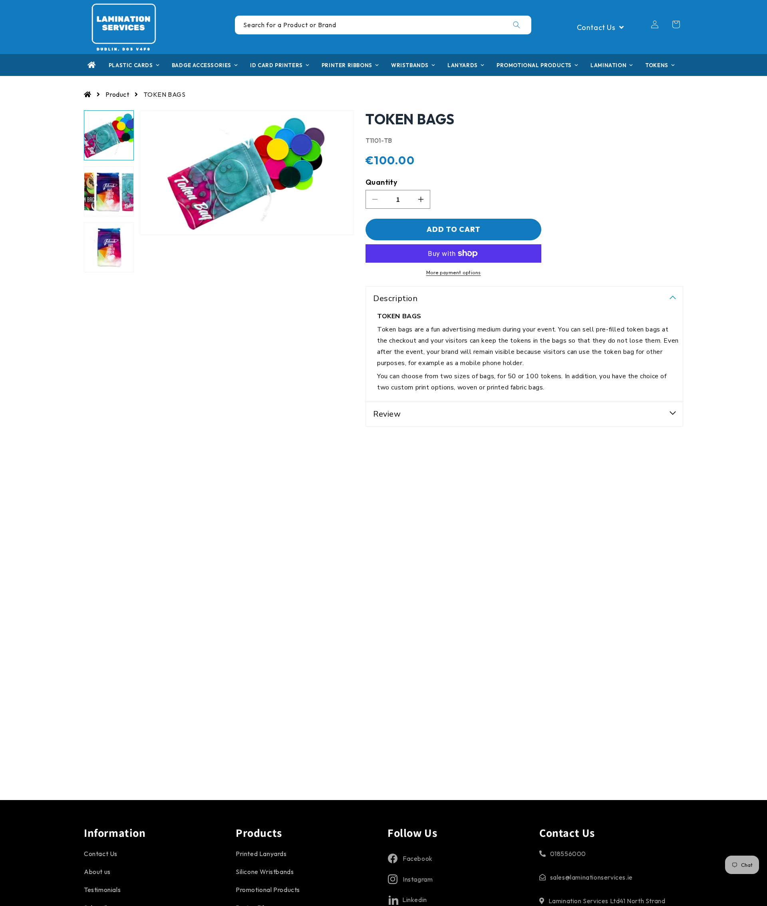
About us (97, 872)
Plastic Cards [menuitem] (131, 65)
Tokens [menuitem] (656, 65)
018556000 (568, 854)
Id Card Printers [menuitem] (276, 65)
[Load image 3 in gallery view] (109, 247)
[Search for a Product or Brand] (516, 25)
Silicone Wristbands (265, 872)
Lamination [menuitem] (608, 65)
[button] (676, 24)
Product (117, 94)
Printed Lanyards (261, 854)
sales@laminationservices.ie (591, 877)
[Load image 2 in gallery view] (109, 191)
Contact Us (100, 854)
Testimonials (102, 890)
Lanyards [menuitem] (462, 65)
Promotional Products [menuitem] (534, 65)
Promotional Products (268, 890)
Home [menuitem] (92, 65)
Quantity (381, 182)
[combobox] (383, 25)
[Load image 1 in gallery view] (109, 135)
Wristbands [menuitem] (410, 65)
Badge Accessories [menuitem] (201, 65)
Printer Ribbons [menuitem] (347, 65)
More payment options (453, 272)
